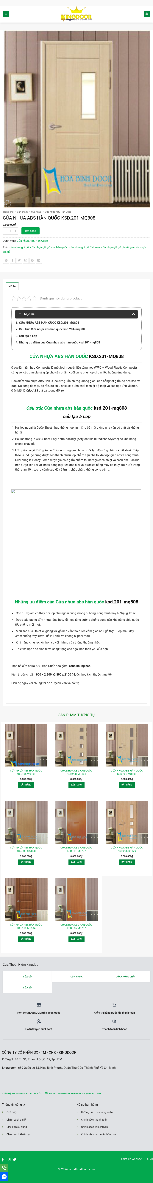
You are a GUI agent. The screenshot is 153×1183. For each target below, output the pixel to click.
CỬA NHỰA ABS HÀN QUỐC (58, 356)
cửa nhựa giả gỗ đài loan (84, 247)
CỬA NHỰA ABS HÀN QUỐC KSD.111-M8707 (76, 849)
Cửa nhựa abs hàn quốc (68, 408)
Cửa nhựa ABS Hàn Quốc (58, 211)
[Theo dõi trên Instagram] (8, 1160)
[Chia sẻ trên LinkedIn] (39, 261)
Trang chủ (8, 211)
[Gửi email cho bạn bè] (26, 261)
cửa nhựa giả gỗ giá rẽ (115, 247)
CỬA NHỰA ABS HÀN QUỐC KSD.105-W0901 (26, 772)
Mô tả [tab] (12, 286)
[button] (6, 14)
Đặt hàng (30, 231)
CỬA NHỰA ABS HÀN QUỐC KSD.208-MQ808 (76, 772)
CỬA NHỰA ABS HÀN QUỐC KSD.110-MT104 (26, 926)
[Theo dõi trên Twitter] (14, 1160)
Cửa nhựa (36, 211)
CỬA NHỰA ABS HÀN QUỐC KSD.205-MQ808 (127, 772)
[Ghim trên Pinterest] (32, 261)
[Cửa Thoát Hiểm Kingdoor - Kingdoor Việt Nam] (76, 14)
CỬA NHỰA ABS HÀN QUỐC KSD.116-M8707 (76, 926)
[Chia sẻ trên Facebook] (13, 261)
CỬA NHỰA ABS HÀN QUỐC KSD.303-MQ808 (26, 849)
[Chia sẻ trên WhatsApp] (6, 261)
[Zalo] (4, 1176)
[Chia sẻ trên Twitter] (19, 261)
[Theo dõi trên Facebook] (3, 1160)
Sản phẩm (22, 211)
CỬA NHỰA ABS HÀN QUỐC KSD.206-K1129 (127, 849)
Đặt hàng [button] (26, 785)
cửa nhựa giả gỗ (19, 247)
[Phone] (4, 1168)
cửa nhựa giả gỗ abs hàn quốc (49, 247)
